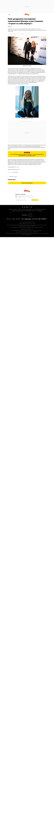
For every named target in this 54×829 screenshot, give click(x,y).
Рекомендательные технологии (30, 210)
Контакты (15, 209)
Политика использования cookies (17, 210)
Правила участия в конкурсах (27, 209)
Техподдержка (39, 210)
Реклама (19, 209)
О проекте (10, 209)
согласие (19, 195)
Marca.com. (16, 167)
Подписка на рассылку (20, 194)
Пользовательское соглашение (39, 209)
